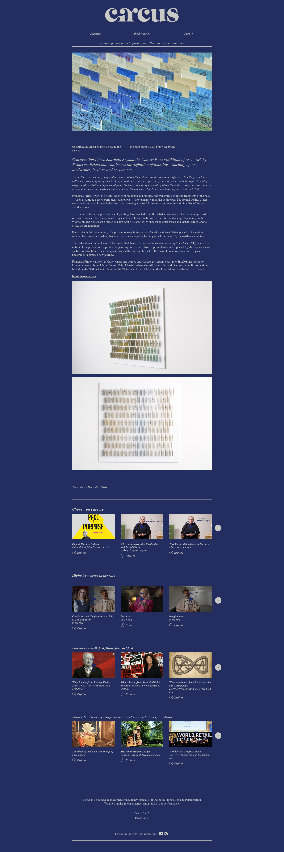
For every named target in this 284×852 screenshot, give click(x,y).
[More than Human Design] (142, 734)
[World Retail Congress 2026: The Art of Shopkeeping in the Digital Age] (190, 734)
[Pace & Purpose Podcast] (93, 526)
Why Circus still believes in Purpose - (189, 545)
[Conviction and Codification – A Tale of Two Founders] (93, 599)
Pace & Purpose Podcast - (91, 545)
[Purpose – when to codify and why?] (142, 526)
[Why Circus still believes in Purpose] (190, 526)
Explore (81, 552)
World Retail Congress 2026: (189, 755)
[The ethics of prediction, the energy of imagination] (93, 734)
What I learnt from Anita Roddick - (140, 685)
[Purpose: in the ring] (142, 599)
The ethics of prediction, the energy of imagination (92, 753)
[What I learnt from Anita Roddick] (142, 665)
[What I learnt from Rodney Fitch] (93, 665)
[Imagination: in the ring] (190, 599)
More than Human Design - (141, 753)
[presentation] (218, 528)
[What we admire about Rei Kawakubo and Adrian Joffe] (190, 665)
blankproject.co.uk (84, 276)
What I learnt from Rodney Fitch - (91, 685)
